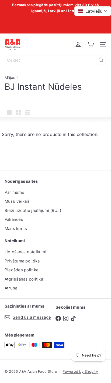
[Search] (101, 60)
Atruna (11, 288)
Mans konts (16, 228)
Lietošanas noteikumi (25, 251)
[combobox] (55, 60)
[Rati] (90, 44)
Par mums (14, 192)
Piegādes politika (21, 269)
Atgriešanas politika (24, 279)
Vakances (14, 219)
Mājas (10, 77)
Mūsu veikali (17, 201)
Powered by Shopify (80, 371)
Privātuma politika (22, 261)
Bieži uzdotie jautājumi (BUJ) (33, 210)
